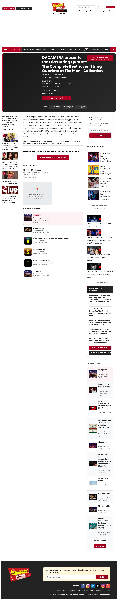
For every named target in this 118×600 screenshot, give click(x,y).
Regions (99, 591)
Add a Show (100, 546)
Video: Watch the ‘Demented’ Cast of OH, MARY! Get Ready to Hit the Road (10, 142)
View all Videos (101, 282)
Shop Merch (10, 8)
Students (64, 49)
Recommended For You (96, 147)
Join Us (79, 591)
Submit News (89, 591)
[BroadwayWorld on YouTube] (108, 586)
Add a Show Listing (24, 8)
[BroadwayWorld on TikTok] (98, 586)
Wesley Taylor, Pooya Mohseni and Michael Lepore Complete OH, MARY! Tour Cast (10, 162)
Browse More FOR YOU (100, 207)
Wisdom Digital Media (74, 594)
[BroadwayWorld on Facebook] (83, 586)
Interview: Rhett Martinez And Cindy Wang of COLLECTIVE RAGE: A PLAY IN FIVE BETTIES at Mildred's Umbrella (100, 300)
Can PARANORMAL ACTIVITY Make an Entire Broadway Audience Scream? (99, 257)
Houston (25, 49)
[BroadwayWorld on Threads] (103, 586)
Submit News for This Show (53, 157)
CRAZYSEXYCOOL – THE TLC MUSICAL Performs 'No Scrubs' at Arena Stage (100, 274)
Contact (72, 591)
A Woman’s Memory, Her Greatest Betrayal (51, 238)
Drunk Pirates (38, 228)
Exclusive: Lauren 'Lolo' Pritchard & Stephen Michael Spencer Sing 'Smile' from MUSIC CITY (99, 240)
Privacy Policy (104, 594)
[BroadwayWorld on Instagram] (88, 586)
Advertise (57, 591)
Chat (52, 49)
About (65, 591)
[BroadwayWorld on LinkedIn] (93, 586)
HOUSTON (59, 13)
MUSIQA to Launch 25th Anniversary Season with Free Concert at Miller (99, 340)
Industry (45, 49)
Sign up (100, 135)
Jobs (57, 49)
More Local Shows (100, 348)
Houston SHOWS (93, 364)
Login (106, 49)
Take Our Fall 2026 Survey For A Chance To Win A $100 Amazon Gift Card (100, 322)
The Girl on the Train (41, 260)
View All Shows (100, 540)
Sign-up (101, 7)
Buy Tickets (56, 98)
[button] (113, 49)
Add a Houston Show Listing (100, 353)
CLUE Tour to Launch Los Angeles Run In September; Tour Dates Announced (9, 195)
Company (37, 218)
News (32, 49)
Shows (38, 49)
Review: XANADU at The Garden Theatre (9, 179)
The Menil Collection (59, 77)
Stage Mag (86, 49)
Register (96, 49)
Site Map (107, 591)
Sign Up (102, 577)
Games (77, 49)
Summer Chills (39, 249)
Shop (71, 49)
